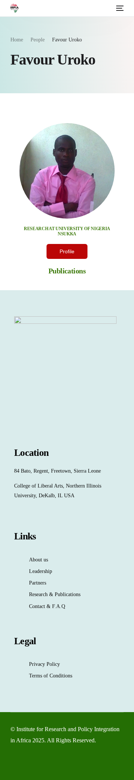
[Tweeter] (14, 762)
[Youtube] (26, 762)
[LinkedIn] (38, 762)
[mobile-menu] (119, 8)
